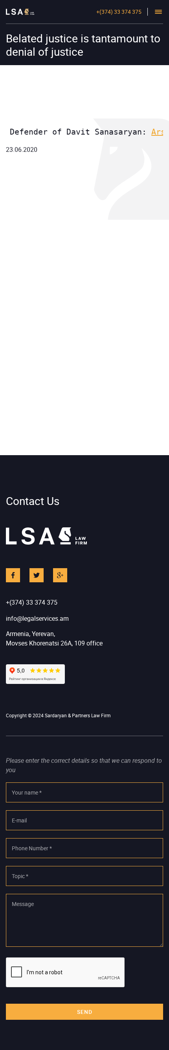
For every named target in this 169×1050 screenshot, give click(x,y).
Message (23, 904)
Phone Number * (32, 848)
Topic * (20, 876)
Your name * (27, 792)
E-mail (19, 820)
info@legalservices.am (37, 618)
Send (84, 1011)
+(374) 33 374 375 (118, 11)
